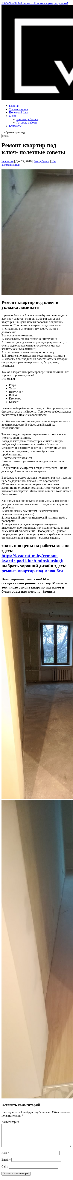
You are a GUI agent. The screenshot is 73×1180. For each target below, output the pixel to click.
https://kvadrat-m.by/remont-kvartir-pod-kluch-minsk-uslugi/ (32, 558)
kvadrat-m (7, 161)
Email (6, 1159)
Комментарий (10, 1121)
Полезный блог (19, 112)
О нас (12, 115)
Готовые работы (26, 122)
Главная (14, 105)
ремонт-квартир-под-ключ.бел (32, 570)
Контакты (15, 125)
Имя (5, 1152)
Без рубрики (41, 161)
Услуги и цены (18, 109)
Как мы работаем (27, 119)
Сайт (4, 1166)
